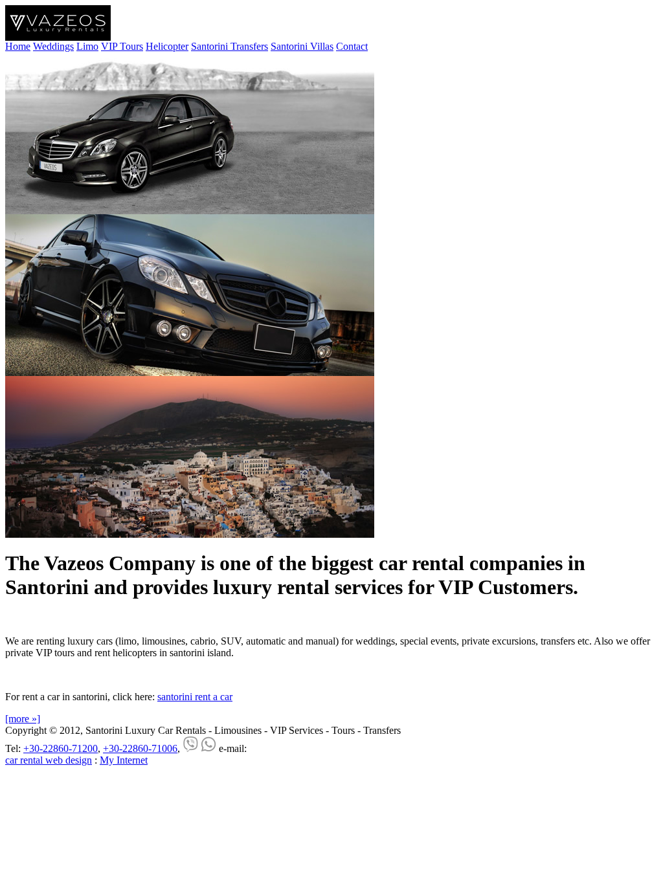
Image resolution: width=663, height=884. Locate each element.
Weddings (53, 46)
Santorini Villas (302, 46)
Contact (352, 46)
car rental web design (48, 760)
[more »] (22, 718)
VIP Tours (122, 46)
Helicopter (167, 46)
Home (17, 46)
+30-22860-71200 (60, 748)
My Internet (124, 760)
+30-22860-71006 (140, 748)
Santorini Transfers (229, 46)
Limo (87, 46)
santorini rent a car (194, 696)
